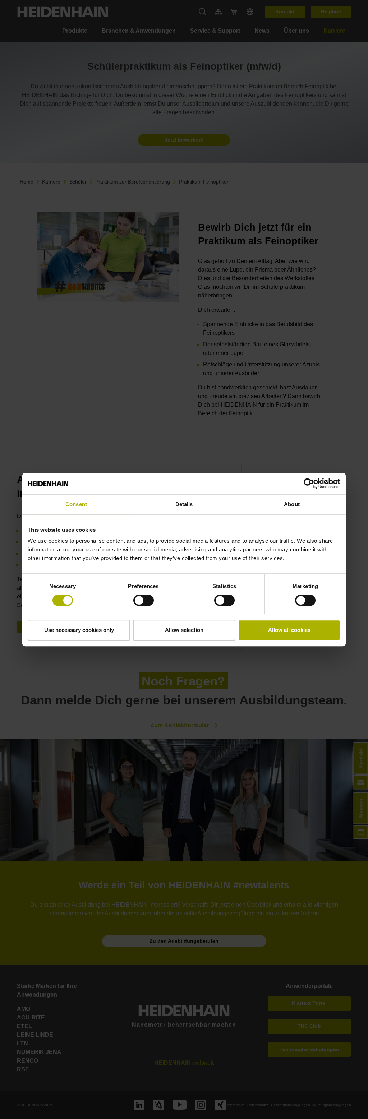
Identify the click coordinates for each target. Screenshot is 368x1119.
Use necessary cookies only (79, 630)
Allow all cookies (289, 630)
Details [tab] (184, 504)
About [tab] (292, 504)
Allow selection (184, 630)
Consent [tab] (76, 504)
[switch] (143, 600)
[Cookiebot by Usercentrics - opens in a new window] (308, 483)
